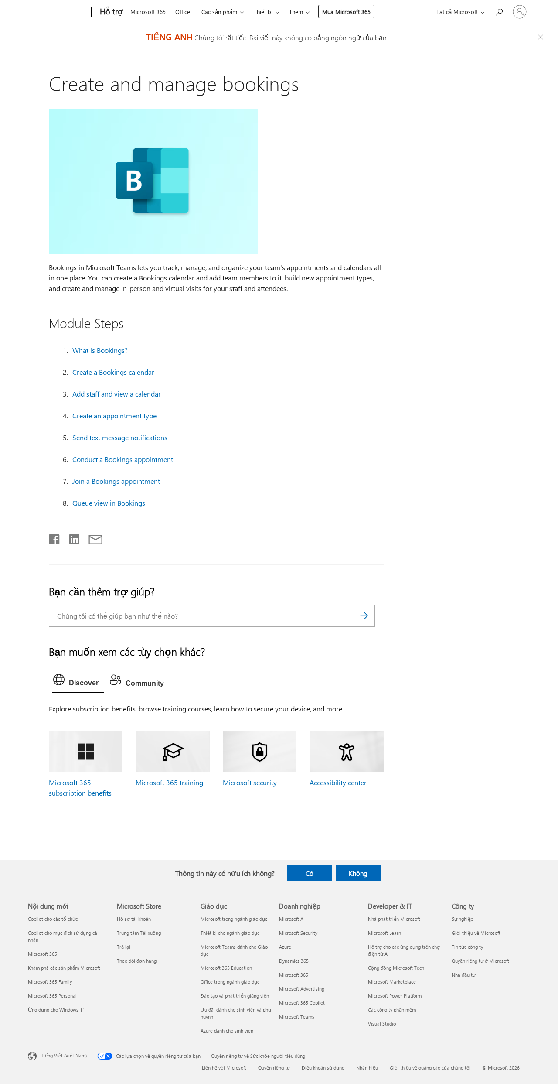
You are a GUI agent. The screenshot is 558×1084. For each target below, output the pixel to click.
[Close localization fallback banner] (541, 37)
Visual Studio (382, 1023)
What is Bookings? (100, 350)
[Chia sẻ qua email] (91, 537)
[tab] (78, 681)
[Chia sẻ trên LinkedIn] (71, 537)
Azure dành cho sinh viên (227, 1030)
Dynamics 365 (294, 960)
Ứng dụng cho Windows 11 (56, 1009)
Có (309, 873)
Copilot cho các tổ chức (53, 919)
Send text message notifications (119, 437)
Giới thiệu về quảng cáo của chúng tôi (430, 1067)
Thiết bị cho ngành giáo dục (230, 933)
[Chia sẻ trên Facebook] (55, 537)
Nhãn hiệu (367, 1067)
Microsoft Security (298, 933)
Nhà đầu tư (464, 974)
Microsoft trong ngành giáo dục (234, 919)
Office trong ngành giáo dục (230, 981)
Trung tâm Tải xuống (139, 933)
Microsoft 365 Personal (52, 995)
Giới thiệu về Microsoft (476, 933)
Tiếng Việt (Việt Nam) (64, 1055)
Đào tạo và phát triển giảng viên (235, 995)
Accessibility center (338, 782)
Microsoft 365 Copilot (302, 1002)
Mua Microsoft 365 (346, 11)
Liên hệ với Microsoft (224, 1067)
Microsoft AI (292, 919)
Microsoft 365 (148, 11)
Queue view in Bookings (108, 502)
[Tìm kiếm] (364, 616)
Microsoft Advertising (301, 988)
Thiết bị (263, 11)
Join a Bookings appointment (116, 481)
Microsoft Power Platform (395, 995)
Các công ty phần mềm (392, 1009)
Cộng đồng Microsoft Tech (396, 967)
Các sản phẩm (219, 11)
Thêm (296, 11)
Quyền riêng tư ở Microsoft (480, 960)
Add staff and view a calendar (116, 393)
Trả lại (123, 947)
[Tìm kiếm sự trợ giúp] (499, 11)
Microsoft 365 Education (226, 967)
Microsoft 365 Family (50, 981)
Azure (285, 947)
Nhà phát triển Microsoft (394, 919)
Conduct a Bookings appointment (122, 459)
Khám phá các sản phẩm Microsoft (64, 967)
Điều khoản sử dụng (323, 1067)
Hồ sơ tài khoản (134, 919)
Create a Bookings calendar (113, 371)
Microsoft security (250, 782)
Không (358, 873)
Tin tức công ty (467, 947)
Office (182, 11)
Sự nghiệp (462, 919)
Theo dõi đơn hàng (137, 960)
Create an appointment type (114, 415)
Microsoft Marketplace (392, 981)
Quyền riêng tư (274, 1067)
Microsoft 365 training (169, 782)
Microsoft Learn (384, 933)
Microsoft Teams (296, 1016)
